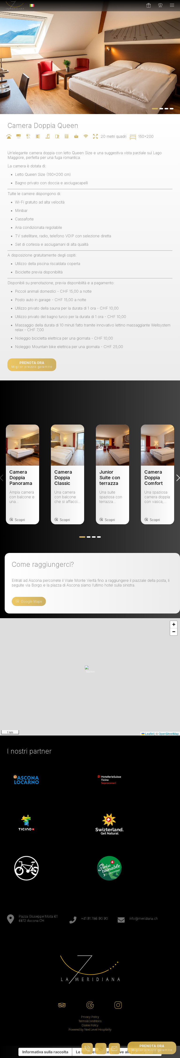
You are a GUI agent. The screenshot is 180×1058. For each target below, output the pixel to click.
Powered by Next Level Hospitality (90, 1029)
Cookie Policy (90, 1025)
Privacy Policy (90, 1017)
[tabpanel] (90, 57)
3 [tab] (94, 537)
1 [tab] (82, 537)
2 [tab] (88, 537)
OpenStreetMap (169, 734)
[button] (90, 671)
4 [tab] (99, 537)
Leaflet (149, 734)
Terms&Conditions (90, 1021)
